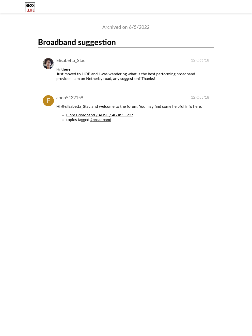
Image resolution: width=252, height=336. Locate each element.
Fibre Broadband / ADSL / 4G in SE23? (99, 115)
